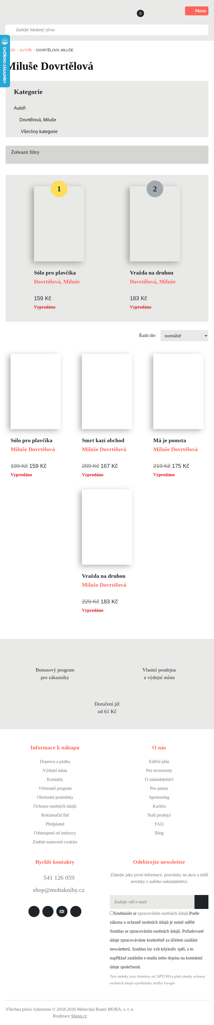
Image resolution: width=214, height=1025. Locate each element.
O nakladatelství (159, 779)
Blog (159, 833)
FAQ (159, 824)
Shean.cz (79, 1016)
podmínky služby (150, 983)
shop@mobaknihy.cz (59, 889)
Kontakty (55, 779)
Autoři (26, 50)
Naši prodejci (159, 815)
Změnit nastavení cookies (55, 841)
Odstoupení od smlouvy (55, 833)
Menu (200, 10)
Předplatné (55, 824)
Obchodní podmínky (55, 797)
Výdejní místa (55, 770)
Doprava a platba (55, 761)
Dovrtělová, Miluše (38, 119)
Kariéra (159, 806)
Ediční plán (159, 761)
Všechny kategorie (39, 131)
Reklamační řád (55, 815)
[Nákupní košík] (135, 11)
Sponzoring (159, 797)
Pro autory (159, 788)
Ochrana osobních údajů (54, 806)
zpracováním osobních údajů (163, 913)
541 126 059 (58, 877)
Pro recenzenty (159, 770)
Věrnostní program (55, 788)
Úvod (10, 50)
